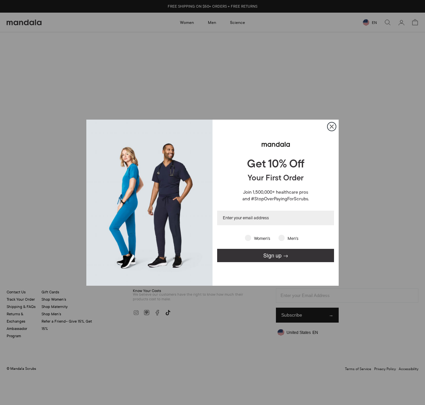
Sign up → (275, 255)
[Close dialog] (331, 126)
